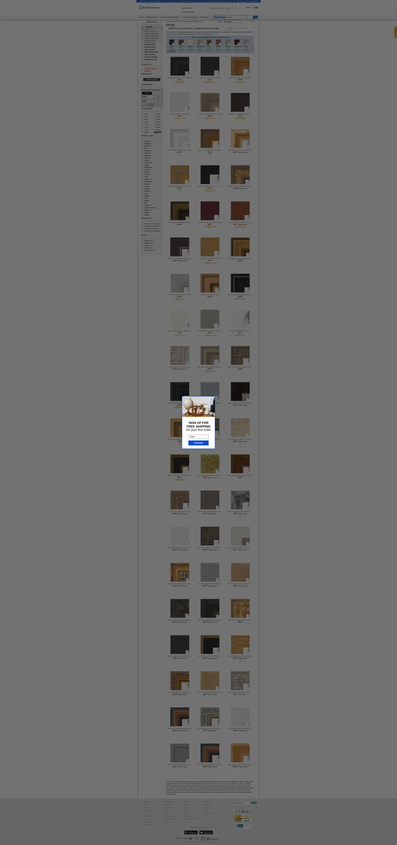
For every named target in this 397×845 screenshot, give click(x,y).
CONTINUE (198, 443)
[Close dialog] (213, 398)
